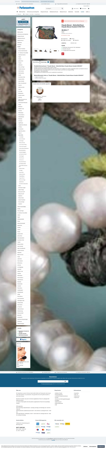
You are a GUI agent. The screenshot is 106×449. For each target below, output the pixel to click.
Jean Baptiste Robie (22, 163)
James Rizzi (20, 60)
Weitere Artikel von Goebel (40, 78)
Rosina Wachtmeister (22, 50)
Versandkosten (50, 438)
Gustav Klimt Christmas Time (23, 166)
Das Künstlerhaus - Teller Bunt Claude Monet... (40, 97)
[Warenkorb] (88, 8)
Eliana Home (21, 197)
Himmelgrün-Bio (20, 300)
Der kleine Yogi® (21, 187)
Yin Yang (20, 91)
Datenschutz (77, 396)
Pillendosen (20, 112)
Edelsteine (19, 42)
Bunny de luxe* (21, 191)
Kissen (18, 231)
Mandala (20, 118)
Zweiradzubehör (20, 238)
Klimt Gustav (21, 71)
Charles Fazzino (21, 69)
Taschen (20, 110)
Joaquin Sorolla (21, 168)
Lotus (19, 185)
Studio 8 (20, 203)
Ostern (19, 58)
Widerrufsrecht (58, 401)
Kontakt (56, 397)
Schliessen (19, 321)
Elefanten (20, 65)
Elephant (20, 195)
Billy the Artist (21, 87)
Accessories (19, 317)
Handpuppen (20, 290)
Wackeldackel (20, 292)
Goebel (18, 46)
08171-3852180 (20, 427)
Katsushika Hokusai (22, 161)
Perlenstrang (20, 311)
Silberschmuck (20, 308)
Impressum (76, 397)
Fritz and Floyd (20, 210)
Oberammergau (20, 323)
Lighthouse (20, 122)
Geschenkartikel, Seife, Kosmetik (47, 1)
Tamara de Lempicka (22, 146)
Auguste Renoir (21, 178)
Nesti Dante (19, 304)
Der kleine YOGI (21, 77)
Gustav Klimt (21, 172)
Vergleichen (65, 38)
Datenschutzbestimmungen (47, 383)
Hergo (18, 294)
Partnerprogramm (59, 394)
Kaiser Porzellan (21, 199)
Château (20, 126)
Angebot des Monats (22, 124)
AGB (56, 404)
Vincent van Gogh (22, 179)
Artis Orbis (20, 135)
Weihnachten (20, 32)
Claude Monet (21, 176)
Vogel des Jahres (21, 131)
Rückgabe (57, 400)
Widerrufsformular (59, 403)
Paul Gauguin (21, 156)
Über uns (76, 394)
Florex (18, 221)
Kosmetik (19, 44)
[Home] (17, 12)
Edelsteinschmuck (21, 38)
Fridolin (19, 227)
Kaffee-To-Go (21, 108)
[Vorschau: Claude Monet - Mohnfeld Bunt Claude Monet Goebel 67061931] (36, 51)
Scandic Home (21, 95)
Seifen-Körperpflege (21, 206)
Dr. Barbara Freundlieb (23, 52)
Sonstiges (21, 170)
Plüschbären (20, 296)
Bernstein (19, 315)
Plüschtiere (19, 288)
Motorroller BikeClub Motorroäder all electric (30, 1)
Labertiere (19, 258)
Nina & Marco (21, 114)
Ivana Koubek (21, 81)
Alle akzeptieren (92, 446)
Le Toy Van (19, 306)
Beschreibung (36, 62)
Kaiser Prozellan (21, 48)
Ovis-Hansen (20, 260)
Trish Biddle (21, 136)
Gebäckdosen (21, 116)
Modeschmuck (20, 40)
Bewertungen (44, 62)
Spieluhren (19, 225)
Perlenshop (17, 1)
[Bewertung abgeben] (74, 28)
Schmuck (20, 120)
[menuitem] (86, 6)
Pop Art (20, 133)
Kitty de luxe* (21, 193)
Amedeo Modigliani (22, 152)
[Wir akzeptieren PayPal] (23, 339)
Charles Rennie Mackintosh (24, 148)
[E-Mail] (63, 54)
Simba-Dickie (20, 302)
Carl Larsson (21, 159)
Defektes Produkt (58, 393)
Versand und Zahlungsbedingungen (62, 399)
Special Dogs (21, 189)
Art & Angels (21, 140)
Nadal (19, 75)
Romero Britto (21, 79)
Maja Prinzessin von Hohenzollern (22, 100)
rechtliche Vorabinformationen (61, 396)
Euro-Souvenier (20, 298)
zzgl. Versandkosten (68, 33)
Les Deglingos (20, 267)
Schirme (20, 97)
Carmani (19, 286)
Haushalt (19, 269)
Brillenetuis (20, 93)
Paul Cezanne (21, 157)
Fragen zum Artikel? (67, 40)
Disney (18, 208)
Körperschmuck (20, 36)
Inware (18, 229)
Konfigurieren (101, 446)
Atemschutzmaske (21, 223)
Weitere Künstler (22, 142)
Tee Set (20, 85)
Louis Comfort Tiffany (23, 144)
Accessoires (20, 129)
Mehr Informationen (71, 447)
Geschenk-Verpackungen (22, 319)
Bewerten (77, 40)
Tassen (19, 62)
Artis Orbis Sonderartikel (23, 183)
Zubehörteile (21, 181)
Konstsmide (19, 283)
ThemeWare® (65, 439)
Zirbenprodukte (20, 219)
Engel (19, 56)
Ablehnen (85, 446)
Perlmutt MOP (20, 313)
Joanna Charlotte (22, 138)
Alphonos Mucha (21, 54)
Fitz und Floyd (21, 67)
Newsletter (76, 393)
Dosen (19, 104)
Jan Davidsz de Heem (22, 154)
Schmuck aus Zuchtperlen (22, 34)
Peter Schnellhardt (22, 83)
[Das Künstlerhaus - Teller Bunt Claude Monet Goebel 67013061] (39, 91)
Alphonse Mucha (22, 174)
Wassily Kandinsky (22, 150)
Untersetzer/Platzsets (22, 102)
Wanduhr (20, 106)
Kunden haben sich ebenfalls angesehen (41, 83)
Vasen (19, 89)
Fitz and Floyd (21, 201)
